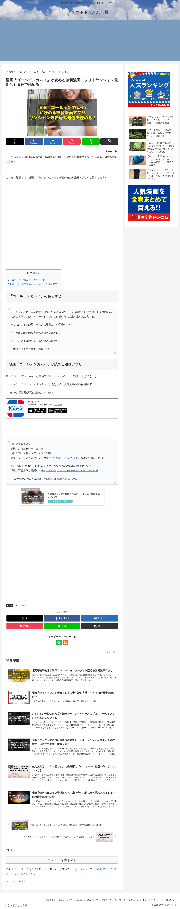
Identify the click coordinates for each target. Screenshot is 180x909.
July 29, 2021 (69, 478)
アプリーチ (58, 405)
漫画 (10, 605)
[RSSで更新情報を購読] (65, 642)
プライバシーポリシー (138, 900)
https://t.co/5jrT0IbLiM (54, 470)
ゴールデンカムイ (24, 605)
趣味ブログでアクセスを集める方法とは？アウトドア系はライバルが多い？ (91, 900)
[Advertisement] (90, 41)
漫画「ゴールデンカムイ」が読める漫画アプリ (33, 284)
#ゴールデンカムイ (67, 457)
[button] (109, 141)
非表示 (36, 273)
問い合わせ (171, 900)
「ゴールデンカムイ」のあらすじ (26, 279)
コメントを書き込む (62, 860)
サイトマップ (157, 900)
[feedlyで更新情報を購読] (59, 642)
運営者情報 (51, 900)
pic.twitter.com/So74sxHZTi (82, 470)
